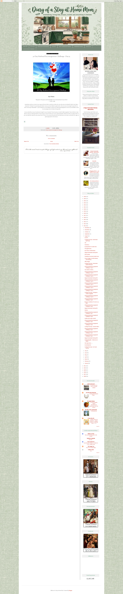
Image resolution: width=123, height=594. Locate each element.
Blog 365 (32, 46)
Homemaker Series (78, 46)
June (86, 352)
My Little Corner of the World (91, 409)
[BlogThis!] (54, 128)
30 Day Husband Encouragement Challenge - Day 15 (91, 275)
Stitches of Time (91, 433)
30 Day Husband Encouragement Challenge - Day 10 (91, 296)
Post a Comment (51, 138)
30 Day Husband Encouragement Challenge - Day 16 (91, 272)
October (86, 231)
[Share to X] (55, 128)
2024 (85, 200)
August (86, 236)
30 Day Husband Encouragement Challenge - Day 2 (91, 332)
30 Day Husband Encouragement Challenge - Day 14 (91, 280)
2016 (85, 217)
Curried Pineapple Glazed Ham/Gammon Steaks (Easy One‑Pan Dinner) (94, 405)
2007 (85, 374)
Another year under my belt (90, 318)
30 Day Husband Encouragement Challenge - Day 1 (91, 335)
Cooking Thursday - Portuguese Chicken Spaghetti (91, 293)
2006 (85, 376)
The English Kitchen (91, 401)
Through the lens (88, 248)
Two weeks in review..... (89, 269)
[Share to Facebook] (57, 128)
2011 (85, 365)
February (87, 361)
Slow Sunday (87, 254)
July (86, 350)
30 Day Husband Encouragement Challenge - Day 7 (91, 313)
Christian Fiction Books (43, 46)
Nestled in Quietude (91, 438)
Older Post (76, 141)
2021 (85, 207)
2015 (85, 219)
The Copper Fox (91, 446)
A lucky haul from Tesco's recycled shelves (93, 386)
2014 (85, 221)
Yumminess (87, 244)
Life (85, 242)
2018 (85, 213)
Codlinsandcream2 (91, 384)
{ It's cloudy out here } (94, 181)
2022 (85, 205)
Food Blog (88, 46)
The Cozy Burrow (90, 441)
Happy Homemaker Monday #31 (91, 308)
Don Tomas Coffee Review (90, 250)
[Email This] (53, 128)
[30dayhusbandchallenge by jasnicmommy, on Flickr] (51, 91)
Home (51, 141)
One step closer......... (89, 343)
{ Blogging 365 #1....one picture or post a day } (94, 172)
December (87, 227)
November (87, 229)
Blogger (70, 590)
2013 (85, 223)
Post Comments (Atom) (54, 143)
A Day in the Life (91, 418)
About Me (25, 46)
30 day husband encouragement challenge (54, 130)
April (86, 357)
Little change (87, 261)
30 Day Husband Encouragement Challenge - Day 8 (91, 306)
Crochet (54, 46)
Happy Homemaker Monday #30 (91, 338)
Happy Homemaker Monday (65, 46)
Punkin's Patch (91, 449)
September (87, 234)
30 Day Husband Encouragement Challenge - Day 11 (91, 290)
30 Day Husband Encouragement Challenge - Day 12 (91, 287)
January (86, 363)
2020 (85, 209)
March (86, 359)
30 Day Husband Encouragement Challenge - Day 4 (91, 324)
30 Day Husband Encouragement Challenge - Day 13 (91, 284)
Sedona (86, 310)
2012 (85, 225)
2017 (85, 215)
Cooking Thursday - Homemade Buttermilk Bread (91, 264)
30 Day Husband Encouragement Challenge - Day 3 (91, 329)
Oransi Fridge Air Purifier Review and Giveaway (91, 259)
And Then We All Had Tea (91, 392)
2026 (85, 196)
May (86, 354)
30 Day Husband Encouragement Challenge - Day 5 (91, 321)
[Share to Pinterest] (58, 128)
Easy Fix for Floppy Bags (91, 447)
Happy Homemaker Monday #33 (91, 252)
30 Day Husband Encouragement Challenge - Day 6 (91, 316)
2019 (85, 211)
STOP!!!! (86, 237)
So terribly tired (88, 345)
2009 (85, 370)
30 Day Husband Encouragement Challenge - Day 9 (91, 299)
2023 (85, 202)
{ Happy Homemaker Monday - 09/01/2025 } (94, 152)
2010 (85, 368)
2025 (85, 198)
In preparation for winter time (91, 246)
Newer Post (26, 141)
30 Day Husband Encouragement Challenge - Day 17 (91, 267)
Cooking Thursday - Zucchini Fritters (92, 326)
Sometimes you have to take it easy (92, 256)
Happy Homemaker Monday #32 (91, 278)
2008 (85, 372)
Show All (97, 426)
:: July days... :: (91, 439)
